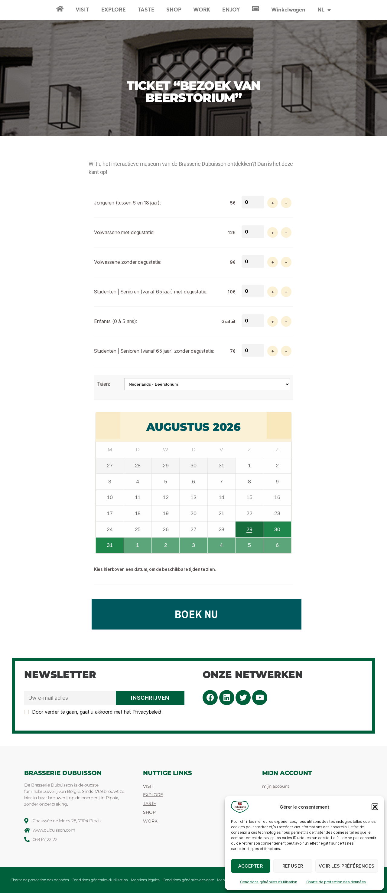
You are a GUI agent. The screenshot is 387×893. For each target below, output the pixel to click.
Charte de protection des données (336, 882)
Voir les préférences (347, 866)
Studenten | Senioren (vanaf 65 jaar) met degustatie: (150, 292)
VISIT (82, 10)
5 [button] (249, 543)
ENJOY (231, 10)
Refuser (293, 866)
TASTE (146, 10)
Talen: (103, 384)
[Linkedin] (226, 697)
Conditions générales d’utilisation (268, 882)
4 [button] (220, 543)
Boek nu (196, 614)
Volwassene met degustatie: (124, 232)
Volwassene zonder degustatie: (127, 262)
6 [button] (276, 543)
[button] (375, 807)
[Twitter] (243, 697)
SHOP (173, 10)
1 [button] (137, 543)
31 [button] (108, 543)
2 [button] (165, 543)
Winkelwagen (288, 10)
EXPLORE (113, 10)
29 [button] (249, 527)
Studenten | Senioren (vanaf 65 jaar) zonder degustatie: (154, 351)
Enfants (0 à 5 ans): (115, 321)
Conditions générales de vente (188, 880)
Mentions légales (145, 880)
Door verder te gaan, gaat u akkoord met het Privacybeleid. (97, 712)
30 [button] (275, 527)
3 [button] (193, 543)
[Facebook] (210, 697)
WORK (201, 10)
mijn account (275, 786)
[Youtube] (259, 697)
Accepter (250, 866)
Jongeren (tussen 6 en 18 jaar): (127, 203)
